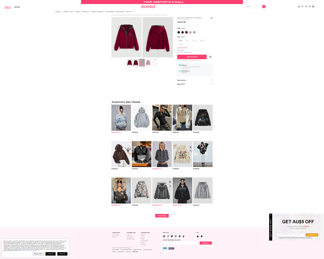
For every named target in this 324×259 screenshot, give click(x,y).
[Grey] (190, 32)
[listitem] (121, 122)
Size (181, 37)
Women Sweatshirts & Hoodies (139, 15)
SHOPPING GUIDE (145, 232)
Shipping (143, 235)
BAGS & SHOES (120, 11)
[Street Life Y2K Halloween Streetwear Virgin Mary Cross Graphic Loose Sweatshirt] (182, 154)
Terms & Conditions (147, 249)
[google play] (201, 236)
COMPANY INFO (116, 232)
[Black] (178, 32)
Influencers (114, 237)
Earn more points (130, 238)
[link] (162, 2)
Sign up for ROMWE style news (171, 240)
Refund (142, 238)
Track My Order (144, 240)
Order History (130, 237)
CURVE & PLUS (85, 11)
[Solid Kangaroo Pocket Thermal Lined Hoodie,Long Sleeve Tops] (141, 118)
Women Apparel (118, 15)
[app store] (198, 236)
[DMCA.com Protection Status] (171, 248)
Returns (143, 237)
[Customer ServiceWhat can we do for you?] (310, 6)
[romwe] (148, 6)
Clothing (78, 11)
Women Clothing (127, 15)
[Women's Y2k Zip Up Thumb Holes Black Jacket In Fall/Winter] (162, 118)
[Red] (186, 32)
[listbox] (299, 6)
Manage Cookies (137, 249)
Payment (143, 242)
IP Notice (114, 251)
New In (72, 11)
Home (112, 15)
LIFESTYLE (128, 11)
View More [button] (162, 215)
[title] (162, 102)
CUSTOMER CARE (131, 232)
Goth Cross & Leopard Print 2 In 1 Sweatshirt (189, 17)
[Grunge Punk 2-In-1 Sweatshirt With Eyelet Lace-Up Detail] (182, 190)
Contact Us (129, 235)
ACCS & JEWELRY (109, 11)
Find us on (166, 232)
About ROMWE (115, 235)
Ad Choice (128, 251)
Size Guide (143, 244)
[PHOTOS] (142, 37)
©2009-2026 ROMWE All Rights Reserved (122, 247)
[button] (210, 57)
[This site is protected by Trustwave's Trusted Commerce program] (165, 248)
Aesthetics (66, 11)
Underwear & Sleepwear (97, 11)
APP (198, 232)
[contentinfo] (114, 132)
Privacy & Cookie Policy (126, 249)
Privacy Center (115, 249)
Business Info (121, 251)
